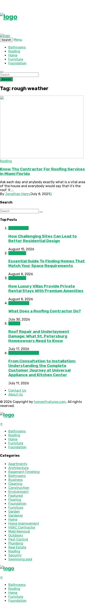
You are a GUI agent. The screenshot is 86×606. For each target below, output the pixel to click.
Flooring (14, 500)
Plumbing (15, 543)
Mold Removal (19, 531)
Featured (15, 496)
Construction (18, 303)
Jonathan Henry (17, 194)
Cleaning (15, 484)
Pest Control (18, 539)
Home (12, 55)
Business (15, 480)
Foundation (17, 63)
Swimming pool (20, 559)
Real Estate (17, 253)
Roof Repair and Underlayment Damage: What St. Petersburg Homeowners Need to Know (38, 336)
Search (6, 79)
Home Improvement (23, 353)
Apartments (17, 464)
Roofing (14, 51)
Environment (18, 492)
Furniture (15, 59)
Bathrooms (17, 47)
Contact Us (17, 390)
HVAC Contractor (21, 527)
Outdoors (15, 535)
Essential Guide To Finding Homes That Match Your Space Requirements (46, 263)
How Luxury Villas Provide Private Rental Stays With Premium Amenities (45, 288)
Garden (14, 512)
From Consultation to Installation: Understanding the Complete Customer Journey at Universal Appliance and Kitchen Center (42, 368)
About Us (15, 394)
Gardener (15, 516)
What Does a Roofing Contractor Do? (44, 311)
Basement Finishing (24, 472)
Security (15, 555)
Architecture (18, 228)
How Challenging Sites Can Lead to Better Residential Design (42, 238)
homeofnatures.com (50, 402)
